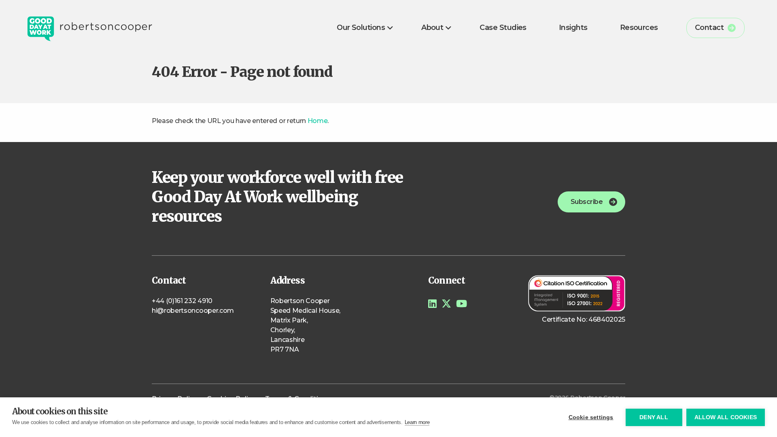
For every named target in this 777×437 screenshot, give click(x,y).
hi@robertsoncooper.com (193, 310)
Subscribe (587, 202)
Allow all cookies (725, 417)
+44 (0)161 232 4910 (182, 301)
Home (318, 121)
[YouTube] (461, 304)
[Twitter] (446, 304)
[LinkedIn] (432, 304)
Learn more (417, 422)
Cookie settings (591, 417)
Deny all (653, 417)
